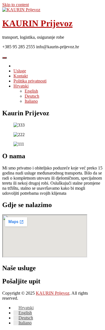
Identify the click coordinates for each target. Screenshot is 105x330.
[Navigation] (4, 58)
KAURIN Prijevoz (37, 23)
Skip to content (15, 4)
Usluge (19, 70)
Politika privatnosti (29, 81)
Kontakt (20, 76)
